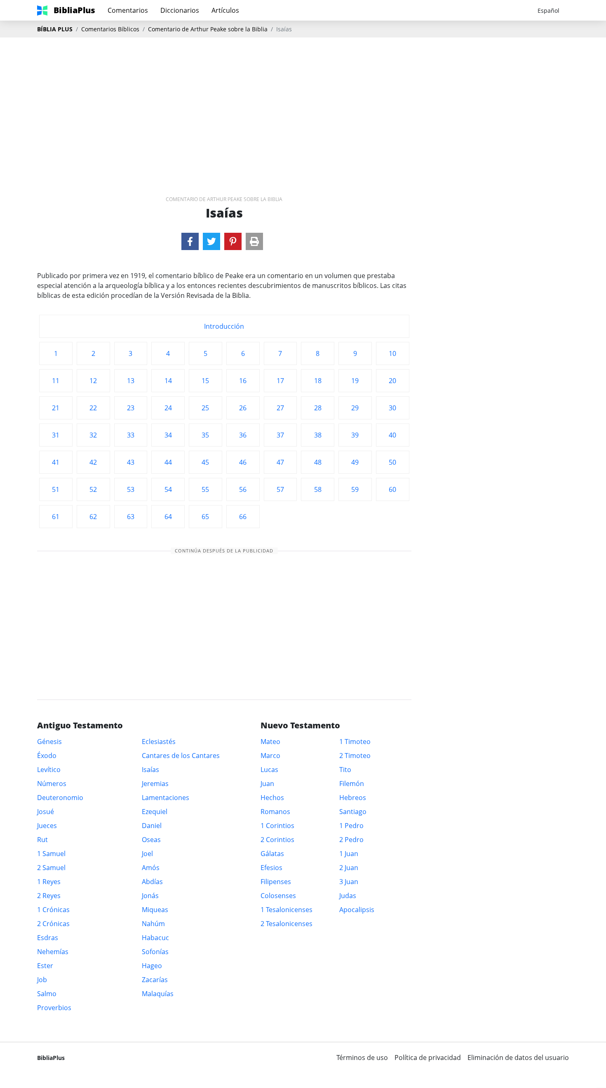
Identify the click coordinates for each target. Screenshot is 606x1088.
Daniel (152, 825)
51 (55, 489)
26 (243, 407)
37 (280, 435)
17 (280, 380)
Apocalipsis (356, 909)
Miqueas (155, 909)
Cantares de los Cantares (181, 755)
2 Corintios (277, 839)
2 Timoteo (355, 755)
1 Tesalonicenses (286, 909)
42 (93, 462)
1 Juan (348, 853)
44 (168, 462)
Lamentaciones (165, 797)
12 (93, 380)
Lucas (269, 769)
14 (168, 380)
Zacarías (155, 979)
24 (168, 407)
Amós (151, 867)
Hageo (152, 965)
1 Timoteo (355, 741)
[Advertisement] (303, 103)
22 (93, 407)
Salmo (46, 993)
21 (55, 407)
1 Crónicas (53, 909)
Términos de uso (362, 1057)
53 (130, 489)
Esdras (47, 937)
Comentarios (128, 10)
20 (392, 380)
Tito (345, 769)
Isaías (150, 769)
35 (205, 435)
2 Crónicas (53, 923)
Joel (147, 853)
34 (168, 435)
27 (280, 407)
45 (205, 462)
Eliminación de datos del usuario (518, 1057)
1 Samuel (51, 853)
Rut (42, 839)
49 (355, 462)
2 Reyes (49, 895)
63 (130, 516)
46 (243, 462)
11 (55, 380)
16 (243, 380)
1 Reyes (49, 881)
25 (205, 407)
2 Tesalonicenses (286, 923)
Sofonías (155, 951)
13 (130, 380)
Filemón (351, 783)
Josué (45, 811)
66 (243, 516)
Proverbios (54, 1007)
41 (55, 462)
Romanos (275, 811)
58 (318, 489)
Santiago (352, 811)
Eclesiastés (159, 741)
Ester (45, 965)
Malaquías (158, 993)
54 (168, 489)
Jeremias (155, 783)
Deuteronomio (60, 797)
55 (205, 489)
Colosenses (278, 895)
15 (205, 380)
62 (93, 516)
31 (55, 435)
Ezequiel (154, 811)
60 (392, 489)
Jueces (47, 825)
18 (318, 380)
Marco (270, 755)
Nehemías (52, 951)
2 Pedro (351, 839)
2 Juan (348, 867)
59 (355, 489)
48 (318, 462)
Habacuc (155, 937)
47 (280, 462)
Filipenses (276, 881)
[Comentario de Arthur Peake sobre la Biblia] (190, 241)
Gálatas (272, 853)
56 (243, 489)
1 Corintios (277, 825)
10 (392, 353)
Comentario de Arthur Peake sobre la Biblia (208, 29)
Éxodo (46, 755)
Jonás (150, 895)
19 (355, 380)
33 (130, 435)
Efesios (271, 867)
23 (130, 407)
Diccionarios (179, 10)
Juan (267, 783)
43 (130, 462)
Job (42, 979)
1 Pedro (351, 825)
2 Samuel (51, 867)
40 (392, 435)
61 (55, 516)
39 (355, 435)
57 (280, 489)
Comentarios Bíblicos (110, 29)
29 (355, 407)
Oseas (151, 839)
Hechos (272, 797)
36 (243, 435)
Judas (347, 895)
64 (168, 516)
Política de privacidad (428, 1057)
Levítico (49, 769)
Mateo (270, 741)
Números (51, 783)
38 (318, 435)
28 (318, 407)
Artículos (225, 10)
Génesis (49, 741)
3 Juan (348, 881)
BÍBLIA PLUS (55, 29)
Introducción (224, 326)
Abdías (152, 881)
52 (93, 489)
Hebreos (352, 797)
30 (392, 407)
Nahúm (153, 923)
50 (392, 462)
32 (93, 435)
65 (205, 516)
